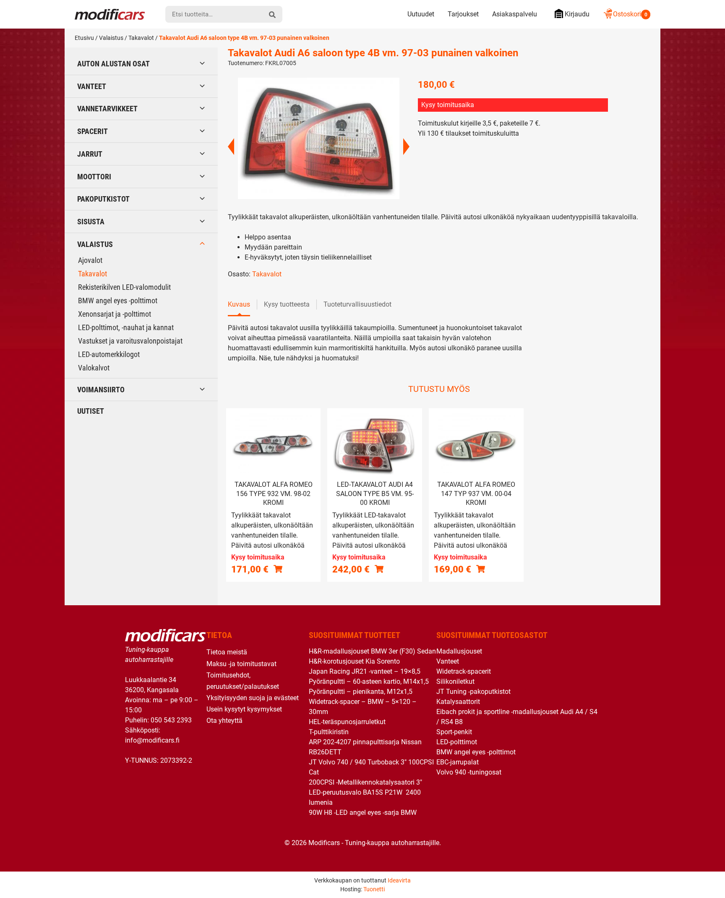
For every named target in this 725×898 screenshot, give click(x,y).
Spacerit (92, 131)
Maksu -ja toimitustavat (241, 664)
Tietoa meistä (226, 652)
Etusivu (84, 37)
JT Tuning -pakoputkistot (473, 692)
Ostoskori (630, 14)
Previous (231, 146)
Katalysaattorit (458, 702)
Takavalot (141, 37)
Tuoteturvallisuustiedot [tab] (357, 304)
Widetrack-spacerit (463, 671)
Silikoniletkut (455, 681)
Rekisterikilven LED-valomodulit (124, 287)
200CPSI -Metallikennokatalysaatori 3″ (365, 782)
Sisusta (90, 221)
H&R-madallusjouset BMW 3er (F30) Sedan (372, 651)
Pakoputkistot (103, 198)
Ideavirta (399, 880)
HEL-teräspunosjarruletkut (347, 722)
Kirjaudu (577, 14)
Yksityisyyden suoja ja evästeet (252, 698)
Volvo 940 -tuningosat (468, 772)
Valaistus (111, 37)
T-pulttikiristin (329, 732)
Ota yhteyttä (224, 721)
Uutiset (90, 411)
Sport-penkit (454, 732)
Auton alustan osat (113, 63)
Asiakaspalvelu (514, 14)
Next (406, 146)
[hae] (272, 14)
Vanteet (91, 86)
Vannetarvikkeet (107, 108)
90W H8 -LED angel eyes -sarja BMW (363, 813)
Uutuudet (420, 14)
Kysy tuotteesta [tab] (287, 304)
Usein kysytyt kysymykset (244, 709)
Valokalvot (94, 367)
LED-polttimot (456, 742)
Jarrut (89, 154)
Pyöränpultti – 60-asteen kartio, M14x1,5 (369, 681)
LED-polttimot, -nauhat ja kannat (126, 327)
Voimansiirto (101, 389)
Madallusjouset (459, 651)
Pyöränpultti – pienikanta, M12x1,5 (360, 692)
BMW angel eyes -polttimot (117, 300)
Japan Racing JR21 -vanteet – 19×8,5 (364, 671)
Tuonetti (374, 889)
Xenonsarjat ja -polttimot (114, 314)
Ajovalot (90, 260)
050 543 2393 (171, 720)
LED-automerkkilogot (109, 354)
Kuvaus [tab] (239, 304)
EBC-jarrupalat (457, 762)
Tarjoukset (463, 14)
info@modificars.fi (152, 740)
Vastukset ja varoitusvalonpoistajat (130, 340)
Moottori (94, 176)
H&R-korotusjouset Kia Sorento (354, 661)
